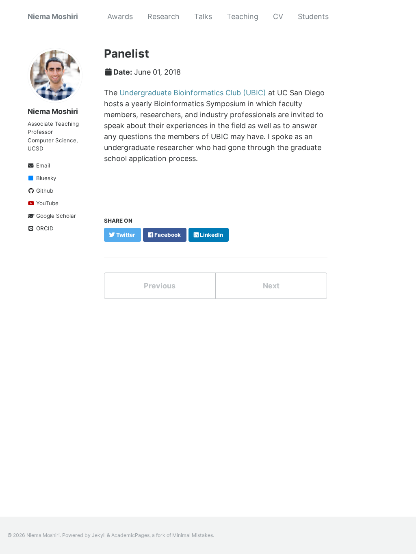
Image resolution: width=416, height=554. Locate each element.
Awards (120, 16)
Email (42, 165)
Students (313, 16)
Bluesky (45, 178)
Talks (203, 16)
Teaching (242, 16)
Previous (160, 285)
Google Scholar (55, 216)
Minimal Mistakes (192, 535)
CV (278, 16)
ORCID (44, 228)
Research (163, 16)
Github (44, 190)
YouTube (46, 203)
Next (271, 285)
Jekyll (99, 535)
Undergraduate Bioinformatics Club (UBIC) (192, 92)
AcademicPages (130, 535)
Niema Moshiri (53, 16)
